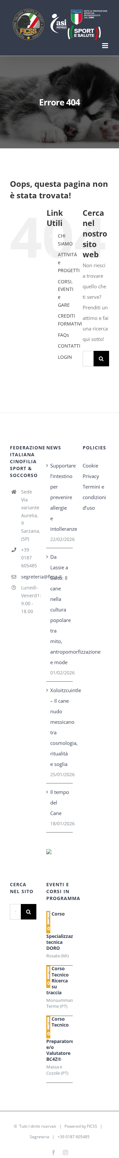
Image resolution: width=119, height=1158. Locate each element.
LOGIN (65, 357)
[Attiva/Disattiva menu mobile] (105, 45)
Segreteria (39, 1137)
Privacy (91, 476)
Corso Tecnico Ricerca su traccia (57, 980)
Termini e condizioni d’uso (94, 497)
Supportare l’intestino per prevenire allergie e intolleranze (59, 497)
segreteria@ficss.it (28, 577)
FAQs (63, 335)
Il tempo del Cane (59, 802)
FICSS (92, 1126)
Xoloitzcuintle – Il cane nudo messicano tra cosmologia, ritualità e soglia (59, 727)
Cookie (90, 465)
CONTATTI (69, 346)
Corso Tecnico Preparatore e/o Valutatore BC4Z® (60, 1039)
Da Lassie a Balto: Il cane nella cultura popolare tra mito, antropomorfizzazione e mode (59, 609)
